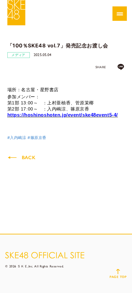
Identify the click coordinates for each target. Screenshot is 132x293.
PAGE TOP (118, 277)
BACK (28, 157)
